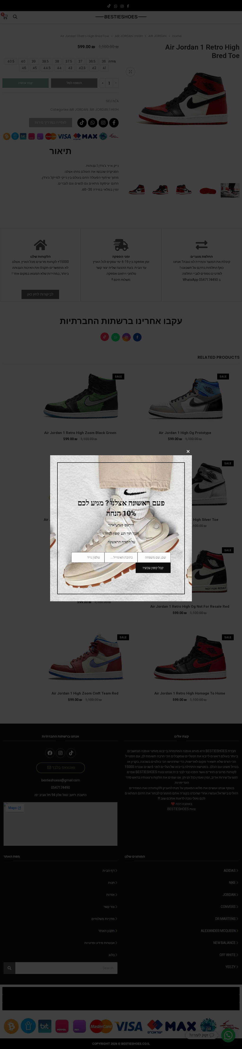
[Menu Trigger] (235, 6)
